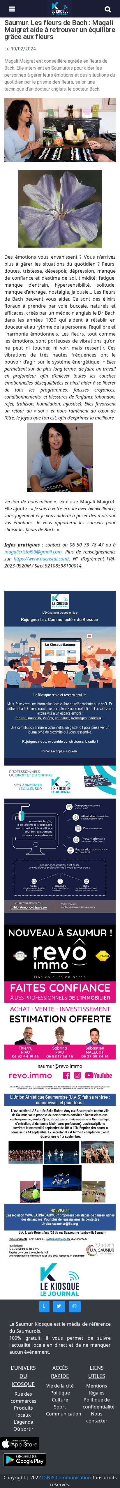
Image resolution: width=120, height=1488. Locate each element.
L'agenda (23, 1422)
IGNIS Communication (66, 1477)
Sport (60, 1407)
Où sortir (23, 1429)
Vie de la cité (60, 1386)
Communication (63, 1414)
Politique (60, 1393)
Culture (60, 1400)
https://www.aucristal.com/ (41, 559)
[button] (44, 1306)
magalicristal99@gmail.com (33, 552)
